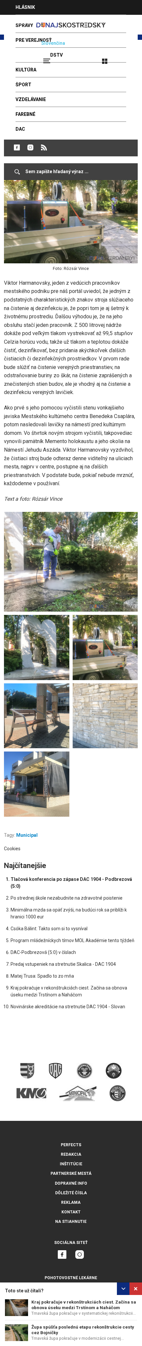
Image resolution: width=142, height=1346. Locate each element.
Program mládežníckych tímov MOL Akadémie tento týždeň (72, 940)
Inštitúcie (71, 1164)
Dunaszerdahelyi (17, 147)
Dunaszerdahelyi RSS (44, 147)
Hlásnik (25, 7)
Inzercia (26, 22)
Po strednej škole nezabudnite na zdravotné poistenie (67, 898)
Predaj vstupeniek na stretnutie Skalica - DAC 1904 (63, 964)
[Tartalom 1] (71, 562)
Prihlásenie (126, 58)
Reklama (71, 1202)
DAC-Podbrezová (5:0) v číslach (43, 952)
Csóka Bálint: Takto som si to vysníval (49, 928)
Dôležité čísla (71, 1193)
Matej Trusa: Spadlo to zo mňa (42, 976)
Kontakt (71, 1212)
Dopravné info (71, 1183)
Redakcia (71, 1154)
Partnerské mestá (71, 1173)
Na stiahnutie (71, 1221)
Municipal (27, 835)
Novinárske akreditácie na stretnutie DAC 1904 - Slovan (68, 1006)
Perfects (71, 1145)
